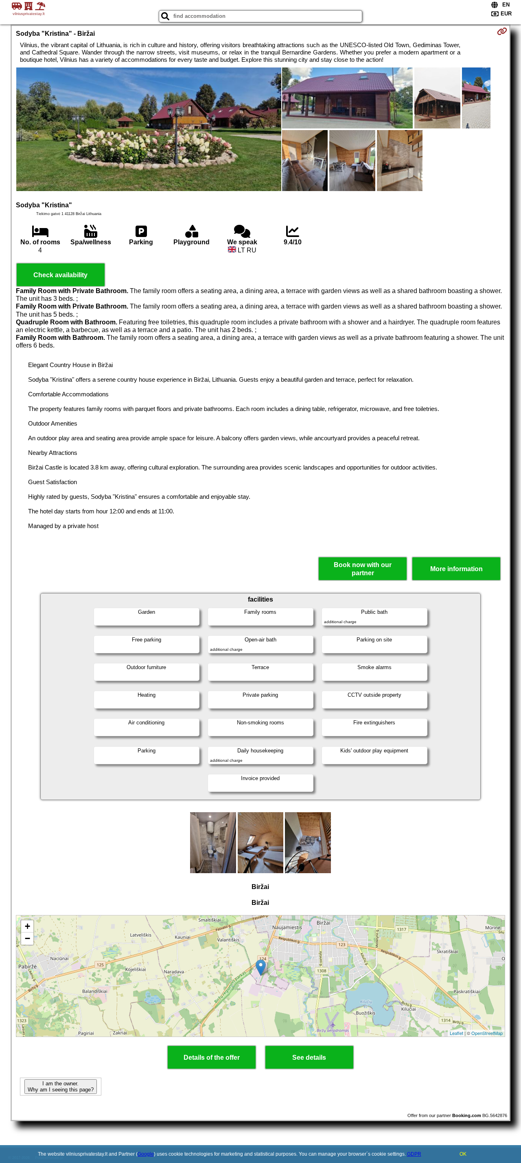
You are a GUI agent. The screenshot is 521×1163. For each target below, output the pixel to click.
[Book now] (502, 31)
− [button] (27, 938)
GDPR (414, 1154)
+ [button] (27, 926)
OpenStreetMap (487, 1033)
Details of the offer (212, 1057)
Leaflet (456, 1033)
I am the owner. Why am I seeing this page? (61, 1086)
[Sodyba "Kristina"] (148, 130)
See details (309, 1057)
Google (146, 1154)
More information (456, 568)
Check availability (60, 275)
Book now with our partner (363, 568)
